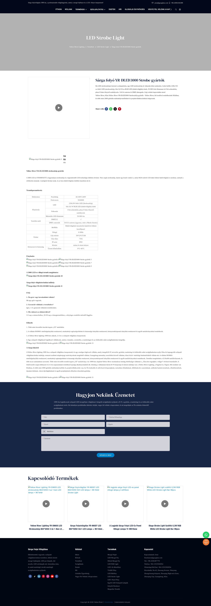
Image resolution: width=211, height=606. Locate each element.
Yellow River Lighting (77, 47)
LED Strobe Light (103, 47)
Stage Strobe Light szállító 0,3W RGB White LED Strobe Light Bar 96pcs (165, 527)
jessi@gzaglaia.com (161, 3)
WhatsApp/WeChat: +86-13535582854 (157, 567)
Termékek (90, 47)
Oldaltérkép (108, 602)
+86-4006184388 (177, 3)
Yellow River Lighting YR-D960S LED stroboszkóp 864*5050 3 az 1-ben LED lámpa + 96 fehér (46, 527)
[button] (171, 9)
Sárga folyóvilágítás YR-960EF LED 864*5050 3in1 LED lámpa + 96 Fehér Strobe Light (85, 527)
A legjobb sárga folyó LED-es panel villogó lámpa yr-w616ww (125, 527)
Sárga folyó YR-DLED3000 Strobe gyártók (126, 47)
